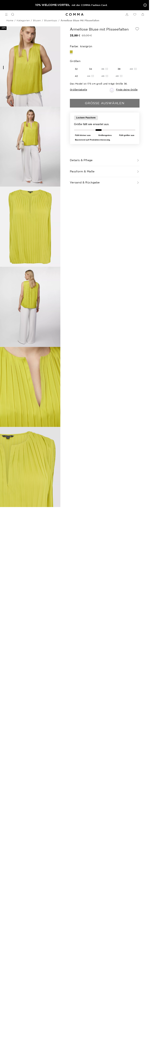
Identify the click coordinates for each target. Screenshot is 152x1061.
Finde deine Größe (127, 89)
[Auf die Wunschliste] (137, 28)
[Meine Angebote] (144, 5)
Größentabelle (78, 89)
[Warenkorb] (142, 14)
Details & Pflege (81, 160)
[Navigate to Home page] (75, 14)
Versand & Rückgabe (85, 182)
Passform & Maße (82, 171)
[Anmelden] (126, 14)
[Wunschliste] (134, 14)
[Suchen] (11, 14)
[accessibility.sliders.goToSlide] (3, 67)
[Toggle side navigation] (6, 14)
